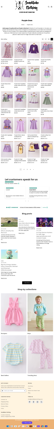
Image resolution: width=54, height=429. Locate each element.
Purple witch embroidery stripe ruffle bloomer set (5, 111)
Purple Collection (32, 33)
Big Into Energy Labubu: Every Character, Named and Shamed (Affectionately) (9, 267)
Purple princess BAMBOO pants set (19, 60)
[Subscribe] (24, 390)
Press (29, 388)
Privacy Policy (4, 406)
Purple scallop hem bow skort (46, 135)
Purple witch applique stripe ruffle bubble (46, 84)
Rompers (4, 333)
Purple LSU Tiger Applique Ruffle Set (32, 159)
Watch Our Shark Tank (34, 390)
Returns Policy (4, 404)
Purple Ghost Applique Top (33, 60)
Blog (29, 393)
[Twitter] (41, 402)
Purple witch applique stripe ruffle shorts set (20, 84)
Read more (4, 242)
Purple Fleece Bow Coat (6, 84)
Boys (29, 333)
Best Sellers (5, 375)
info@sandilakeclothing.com (35, 399)
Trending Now (32, 375)
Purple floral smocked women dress (6, 60)
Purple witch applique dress (6, 135)
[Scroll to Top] (51, 421)
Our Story (30, 386)
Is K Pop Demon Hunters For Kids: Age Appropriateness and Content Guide (44, 235)
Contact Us (4, 399)
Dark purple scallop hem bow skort (6, 159)
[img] (27, 182)
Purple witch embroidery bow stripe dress (47, 111)
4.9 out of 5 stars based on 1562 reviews (30, 207)
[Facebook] (33, 402)
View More (27, 283)
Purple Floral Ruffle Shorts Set (46, 60)
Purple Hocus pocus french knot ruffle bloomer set (33, 85)
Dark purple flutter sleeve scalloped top (33, 135)
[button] (51, 6)
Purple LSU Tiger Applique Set (45, 159)
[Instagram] (37, 402)
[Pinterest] (29, 402)
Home (22, 24)
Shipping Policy (5, 402)
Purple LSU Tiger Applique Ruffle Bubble (20, 159)
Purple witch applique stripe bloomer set (19, 110)
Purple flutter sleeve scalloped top (19, 135)
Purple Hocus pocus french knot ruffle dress (33, 111)
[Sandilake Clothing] (27, 7)
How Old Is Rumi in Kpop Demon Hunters (26, 224)
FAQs (2, 408)
